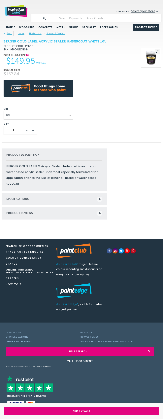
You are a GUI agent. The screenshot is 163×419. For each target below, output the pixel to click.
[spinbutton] (13, 130)
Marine (73, 27)
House (10, 27)
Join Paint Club (67, 264)
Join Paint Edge (67, 304)
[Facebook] (109, 250)
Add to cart (81, 410)
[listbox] (38, 115)
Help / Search (78, 351)
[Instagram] (115, 250)
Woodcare (26, 27)
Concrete (45, 27)
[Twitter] (121, 250)
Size (6, 109)
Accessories (109, 27)
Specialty (89, 27)
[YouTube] (127, 250)
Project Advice (146, 27)
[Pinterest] (133, 250)
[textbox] (109, 18)
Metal (60, 27)
